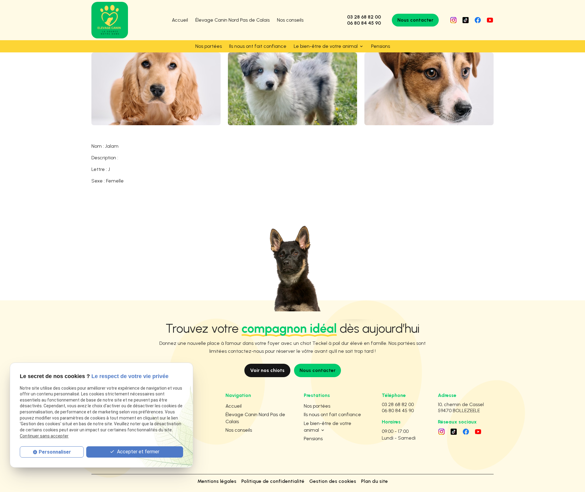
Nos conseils (290, 20)
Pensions (380, 46)
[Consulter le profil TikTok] (465, 20)
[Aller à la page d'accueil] (109, 20)
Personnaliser (55, 452)
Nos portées (208, 46)
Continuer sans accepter (44, 435)
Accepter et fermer (137, 451)
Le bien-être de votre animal (326, 46)
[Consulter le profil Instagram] (453, 20)
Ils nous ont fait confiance (257, 46)
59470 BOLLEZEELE (462, 407)
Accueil (180, 20)
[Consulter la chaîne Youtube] (490, 20)
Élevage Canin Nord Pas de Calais (232, 20)
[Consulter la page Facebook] (477, 20)
